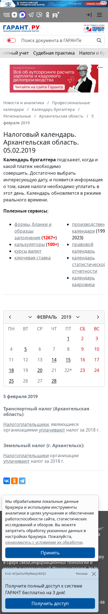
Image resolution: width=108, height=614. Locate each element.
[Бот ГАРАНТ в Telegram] (39, 14)
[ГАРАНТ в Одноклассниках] (47, 14)
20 (39, 370)
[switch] (11, 40)
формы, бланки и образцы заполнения (33, 231)
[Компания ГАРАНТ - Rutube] (56, 14)
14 (54, 360)
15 (68, 360)
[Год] (78, 317)
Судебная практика (54, 53)
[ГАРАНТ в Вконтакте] (6, 14)
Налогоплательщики (26, 424)
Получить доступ (50, 603)
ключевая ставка (32, 258)
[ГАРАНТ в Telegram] (31, 14)
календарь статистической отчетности (89, 264)
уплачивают (52, 430)
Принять (50, 553)
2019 (66, 317)
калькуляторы (29, 244)
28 (54, 381)
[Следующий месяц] (98, 317)
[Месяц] (30, 317)
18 (11, 370)
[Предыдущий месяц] (10, 317)
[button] (89, 14)
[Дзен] (14, 15)
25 (11, 381)
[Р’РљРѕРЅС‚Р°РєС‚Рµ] (6, 480)
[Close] (94, 574)
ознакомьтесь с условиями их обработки (44, 542)
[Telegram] (22, 480)
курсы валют (28, 251)
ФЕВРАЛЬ (47, 317)
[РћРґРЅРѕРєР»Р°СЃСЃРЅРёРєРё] (14, 480)
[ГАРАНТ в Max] (22, 14)
